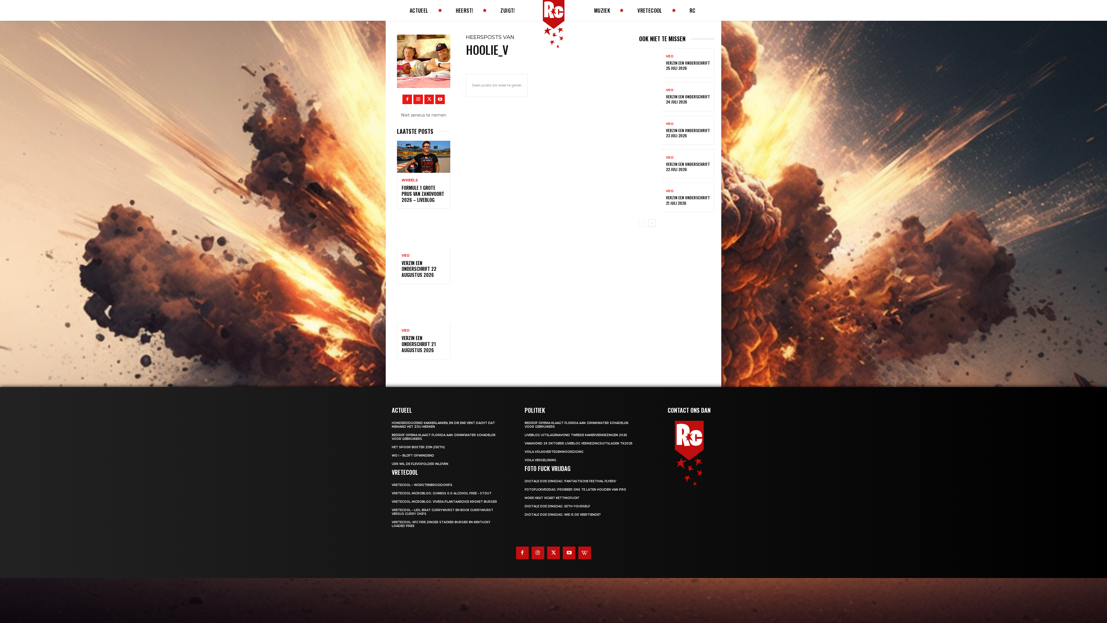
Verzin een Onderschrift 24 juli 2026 (688, 99)
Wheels (410, 180)
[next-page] (652, 223)
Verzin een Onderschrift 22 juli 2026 (688, 166)
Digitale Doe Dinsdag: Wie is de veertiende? (563, 515)
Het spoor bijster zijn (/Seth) (418, 447)
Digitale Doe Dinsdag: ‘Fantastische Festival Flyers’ (570, 481)
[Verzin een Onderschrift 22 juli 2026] (650, 164)
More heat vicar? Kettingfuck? (552, 498)
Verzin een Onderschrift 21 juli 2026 (688, 200)
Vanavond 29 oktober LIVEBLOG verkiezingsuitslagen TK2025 (578, 443)
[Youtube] (440, 99)
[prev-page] (642, 223)
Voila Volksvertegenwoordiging (554, 452)
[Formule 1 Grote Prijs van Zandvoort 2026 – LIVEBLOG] (423, 157)
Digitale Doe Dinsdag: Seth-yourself (557, 506)
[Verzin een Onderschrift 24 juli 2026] (650, 96)
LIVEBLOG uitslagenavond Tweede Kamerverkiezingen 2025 (576, 435)
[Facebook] (407, 99)
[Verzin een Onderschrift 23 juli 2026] (650, 130)
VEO (406, 255)
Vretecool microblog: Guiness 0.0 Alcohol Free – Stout (442, 493)
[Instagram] (418, 99)
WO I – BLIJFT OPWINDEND (413, 455)
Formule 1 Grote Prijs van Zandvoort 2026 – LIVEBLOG (423, 193)
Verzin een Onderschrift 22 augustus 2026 (419, 269)
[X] (429, 99)
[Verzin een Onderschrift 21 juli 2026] (650, 197)
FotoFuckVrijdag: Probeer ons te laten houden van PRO (575, 489)
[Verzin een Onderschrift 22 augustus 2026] (423, 232)
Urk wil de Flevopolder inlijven (420, 464)
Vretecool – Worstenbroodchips (422, 485)
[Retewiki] (584, 553)
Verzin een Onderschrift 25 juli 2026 (688, 65)
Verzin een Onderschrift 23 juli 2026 (688, 132)
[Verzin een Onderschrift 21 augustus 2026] (423, 307)
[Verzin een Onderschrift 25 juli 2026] (650, 63)
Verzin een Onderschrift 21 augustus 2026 (419, 344)
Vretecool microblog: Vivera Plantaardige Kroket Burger (444, 502)
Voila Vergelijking (540, 460)
